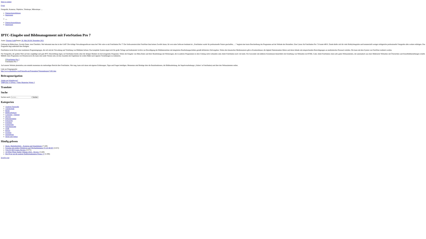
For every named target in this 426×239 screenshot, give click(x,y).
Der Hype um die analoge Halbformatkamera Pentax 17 (24, 154)
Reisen (7, 131)
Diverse (8, 117)
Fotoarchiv (9, 121)
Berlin (7, 111)
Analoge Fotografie (12, 107)
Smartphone (9, 135)
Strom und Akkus (11, 137)
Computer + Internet (12, 115)
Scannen (8, 133)
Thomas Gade (11, 40)
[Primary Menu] (6, 19)
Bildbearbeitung (11, 113)
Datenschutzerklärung (13, 13)
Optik (7, 129)
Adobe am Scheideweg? (9, 80)
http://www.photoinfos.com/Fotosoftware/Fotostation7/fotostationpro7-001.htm (28, 71)
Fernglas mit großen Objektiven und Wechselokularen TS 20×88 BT (29, 148)
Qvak (3, 6)
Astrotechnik (9, 109)
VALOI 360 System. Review (15, 150)
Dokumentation (10, 119)
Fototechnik (9, 125)
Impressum (9, 15)
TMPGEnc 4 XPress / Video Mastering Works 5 (18, 82)
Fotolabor (8, 123)
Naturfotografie (10, 127)
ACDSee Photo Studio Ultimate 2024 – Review (22, 152)
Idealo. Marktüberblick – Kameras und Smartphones (23, 146)
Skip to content (6, 2)
